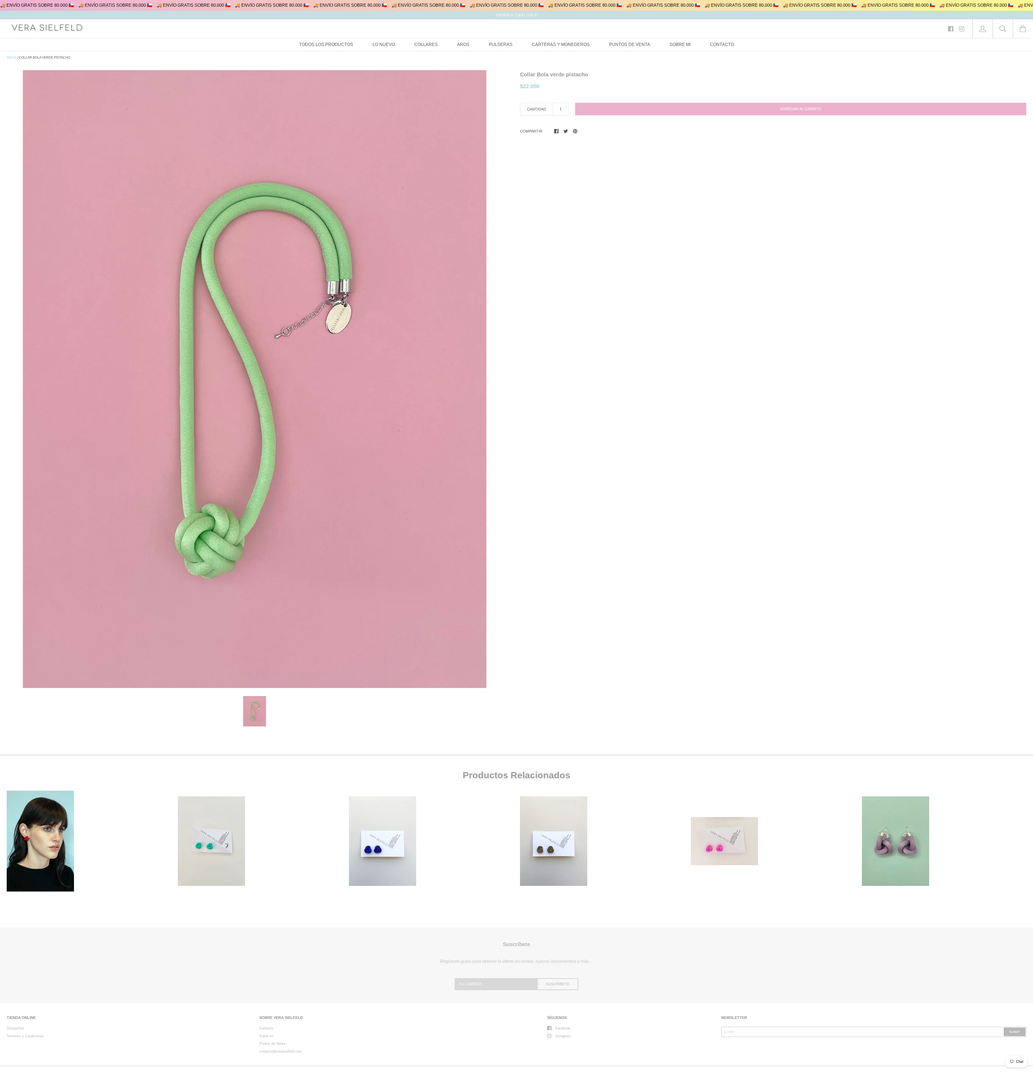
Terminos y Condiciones (25, 1036)
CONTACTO (722, 44)
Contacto (266, 1028)
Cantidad (536, 109)
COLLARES (426, 44)
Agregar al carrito (801, 109)
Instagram (563, 1036)
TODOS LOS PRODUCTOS (326, 44)
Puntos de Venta (272, 1044)
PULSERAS (500, 44)
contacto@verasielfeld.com (280, 1051)
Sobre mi (266, 1036)
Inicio (11, 57)
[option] (254, 379)
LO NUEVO (384, 44)
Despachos (15, 1028)
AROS (463, 44)
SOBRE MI (680, 44)
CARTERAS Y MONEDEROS (561, 44)
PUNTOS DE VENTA (629, 44)
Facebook (563, 1028)
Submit (1014, 1031)
